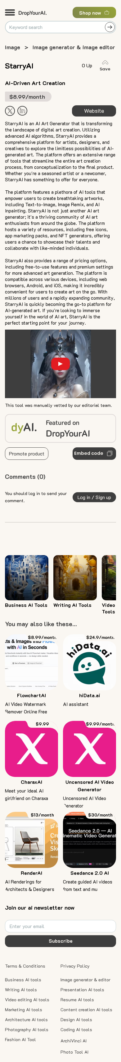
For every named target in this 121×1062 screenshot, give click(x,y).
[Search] (110, 27)
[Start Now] (22, 110)
